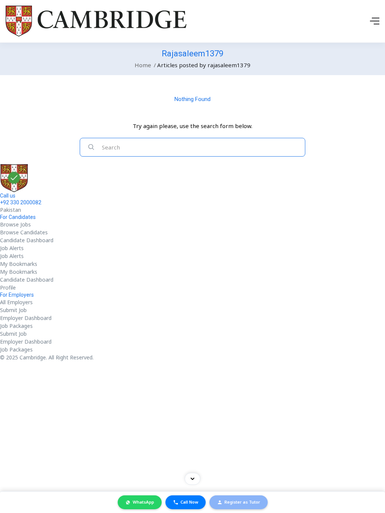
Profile (8, 287)
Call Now (189, 502)
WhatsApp (143, 502)
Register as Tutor (242, 502)
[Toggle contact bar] (192, 479)
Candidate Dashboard (26, 240)
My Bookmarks (18, 263)
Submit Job (13, 310)
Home (143, 65)
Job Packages (16, 325)
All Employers (16, 302)
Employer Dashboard (26, 317)
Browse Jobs (15, 224)
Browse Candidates (24, 232)
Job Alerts (12, 248)
